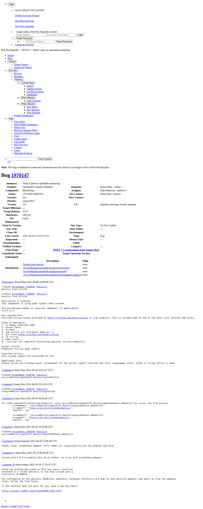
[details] (41, 287)
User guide (19, 141)
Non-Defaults (33, 112)
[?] (9, 162)
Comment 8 (7, 441)
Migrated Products (23, 153)
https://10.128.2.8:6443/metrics (49, 417)
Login (11, 4)
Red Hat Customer (24, 26)
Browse (18, 73)
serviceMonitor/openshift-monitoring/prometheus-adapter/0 (52, 275)
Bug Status (32, 107)
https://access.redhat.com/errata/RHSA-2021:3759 (31, 491)
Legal (17, 150)
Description (7, 282)
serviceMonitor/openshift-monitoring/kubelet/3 (46, 268)
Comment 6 (7, 398)
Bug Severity (33, 109)
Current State (28, 83)
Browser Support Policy (26, 130)
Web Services (21, 144)
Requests (18, 76)
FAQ (16, 136)
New (10, 58)
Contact (18, 147)
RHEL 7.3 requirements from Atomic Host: (76, 250)
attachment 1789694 (23, 287)
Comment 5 (7, 384)
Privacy (5, 506)
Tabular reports (34, 88)
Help (11, 119)
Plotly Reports (28, 104)
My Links (13, 70)
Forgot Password (23, 38)
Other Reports (28, 98)
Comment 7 (7, 427)
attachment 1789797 (23, 389)
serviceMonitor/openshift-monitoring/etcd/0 (44, 271)
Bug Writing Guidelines (26, 124)
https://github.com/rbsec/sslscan (67, 318)
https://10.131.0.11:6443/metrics (50, 408)
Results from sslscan (33, 264)
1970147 (20, 175)
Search (12, 61)
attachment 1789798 (23, 431)
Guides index (20, 139)
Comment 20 (8, 464)
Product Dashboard (23, 115)
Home (11, 55)
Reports (18, 79)
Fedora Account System (26, 15)
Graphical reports (35, 91)
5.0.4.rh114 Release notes (27, 133)
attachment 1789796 (23, 375)
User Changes (34, 100)
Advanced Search (23, 67)
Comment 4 (7, 370)
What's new (20, 127)
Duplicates (32, 94)
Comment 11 (8, 452)
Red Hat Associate (24, 21)
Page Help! (19, 121)
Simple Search (21, 64)
